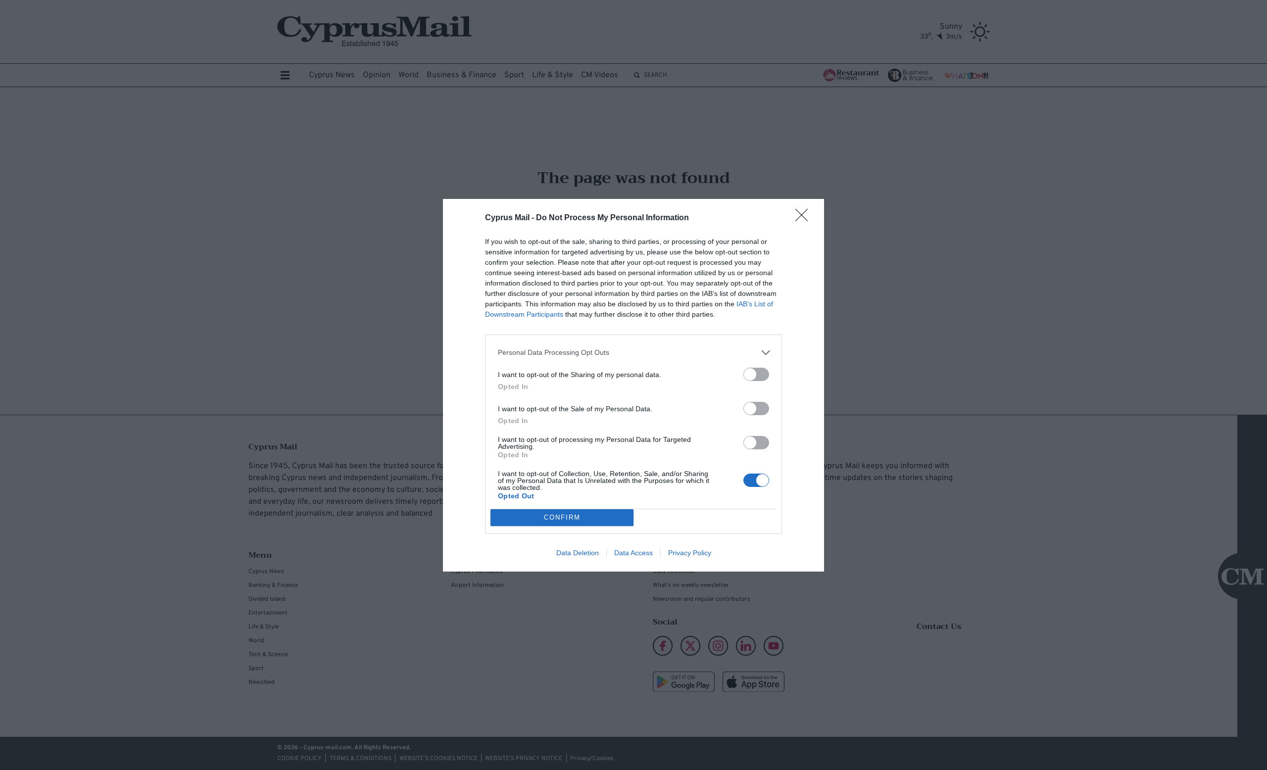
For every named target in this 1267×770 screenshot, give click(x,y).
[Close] (804, 218)
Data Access (633, 553)
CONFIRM (562, 517)
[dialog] (633, 385)
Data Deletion (577, 553)
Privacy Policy (689, 553)
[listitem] (633, 352)
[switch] (756, 374)
